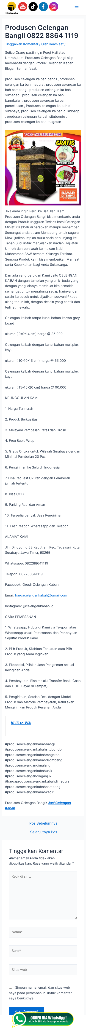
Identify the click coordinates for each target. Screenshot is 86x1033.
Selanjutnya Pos (43, 832)
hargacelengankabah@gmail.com (41, 595)
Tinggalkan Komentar (21, 44)
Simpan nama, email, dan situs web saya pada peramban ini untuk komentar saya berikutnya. (40, 992)
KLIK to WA (21, 723)
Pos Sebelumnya (43, 823)
